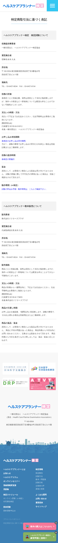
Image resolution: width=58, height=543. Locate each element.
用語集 (6, 489)
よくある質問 (41, 494)
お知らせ (7, 473)
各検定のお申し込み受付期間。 (14, 141)
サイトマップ (41, 506)
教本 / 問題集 (41, 479)
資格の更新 (40, 489)
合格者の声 (40, 486)
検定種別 (39, 473)
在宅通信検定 (8, 501)
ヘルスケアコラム (10, 477)
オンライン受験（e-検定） (13, 498)
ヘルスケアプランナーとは (14, 469)
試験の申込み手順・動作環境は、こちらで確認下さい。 (24, 189)
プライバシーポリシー (11, 519)
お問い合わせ (41, 498)
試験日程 (39, 482)
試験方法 (39, 476)
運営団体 (39, 502)
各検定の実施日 (8, 159)
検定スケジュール (10, 494)
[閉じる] (56, 522)
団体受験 (7, 507)
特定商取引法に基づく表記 (13, 523)
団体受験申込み (9, 510)
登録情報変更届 (9, 485)
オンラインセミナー (11, 481)
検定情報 (39, 469)
